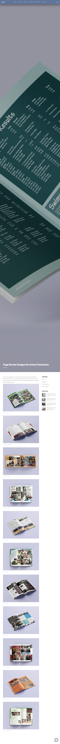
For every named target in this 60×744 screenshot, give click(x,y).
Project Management (45, 384)
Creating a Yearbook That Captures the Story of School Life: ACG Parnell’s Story (51, 394)
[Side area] (58, 3)
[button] (56, 740)
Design (43, 379)
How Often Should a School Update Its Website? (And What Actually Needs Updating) (51, 404)
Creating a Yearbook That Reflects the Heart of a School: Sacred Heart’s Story (52, 399)
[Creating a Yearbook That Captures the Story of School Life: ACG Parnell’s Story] (43, 395)
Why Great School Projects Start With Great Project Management (51, 408)
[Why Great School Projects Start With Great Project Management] (43, 409)
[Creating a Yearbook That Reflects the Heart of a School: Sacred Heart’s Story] (43, 399)
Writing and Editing (45, 386)
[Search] (56, 3)
